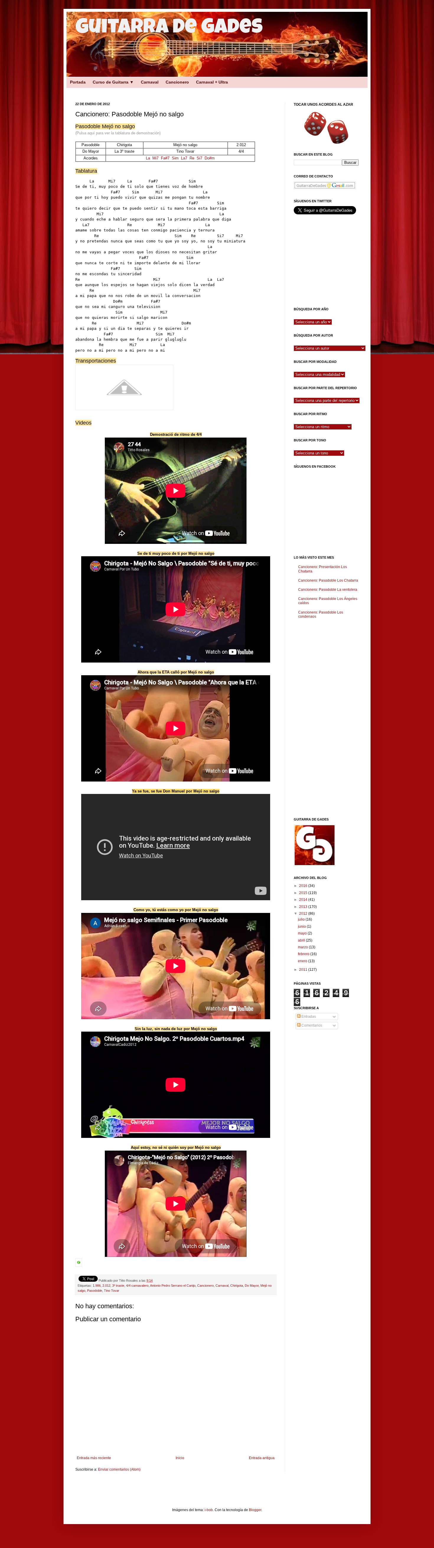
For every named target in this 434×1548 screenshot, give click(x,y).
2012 (303, 913)
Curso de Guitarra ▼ (113, 82)
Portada (78, 82)
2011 (303, 970)
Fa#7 (165, 158)
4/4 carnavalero (137, 1285)
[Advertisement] (169, 89)
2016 (303, 886)
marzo (303, 947)
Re (192, 158)
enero (303, 961)
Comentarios (311, 1025)
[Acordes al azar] (326, 127)
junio (302, 926)
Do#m (210, 158)
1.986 (97, 1285)
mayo (303, 933)
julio (302, 919)
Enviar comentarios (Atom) (119, 1469)
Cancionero (177, 82)
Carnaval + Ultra (212, 82)
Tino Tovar (111, 1290)
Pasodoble (94, 1290)
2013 (303, 907)
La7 (184, 158)
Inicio (180, 1458)
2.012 (106, 1285)
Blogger (255, 1510)
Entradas (308, 1016)
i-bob (209, 1510)
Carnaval (150, 82)
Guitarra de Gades (169, 28)
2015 (303, 893)
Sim (175, 158)
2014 (303, 900)
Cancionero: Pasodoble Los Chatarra (328, 580)
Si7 (199, 158)
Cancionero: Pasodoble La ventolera (327, 590)
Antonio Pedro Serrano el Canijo (172, 1285)
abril (302, 940)
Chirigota (236, 1285)
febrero (304, 954)
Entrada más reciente (94, 1458)
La (148, 158)
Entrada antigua (262, 1458)
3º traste (118, 1285)
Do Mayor (252, 1285)
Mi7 (155, 158)
